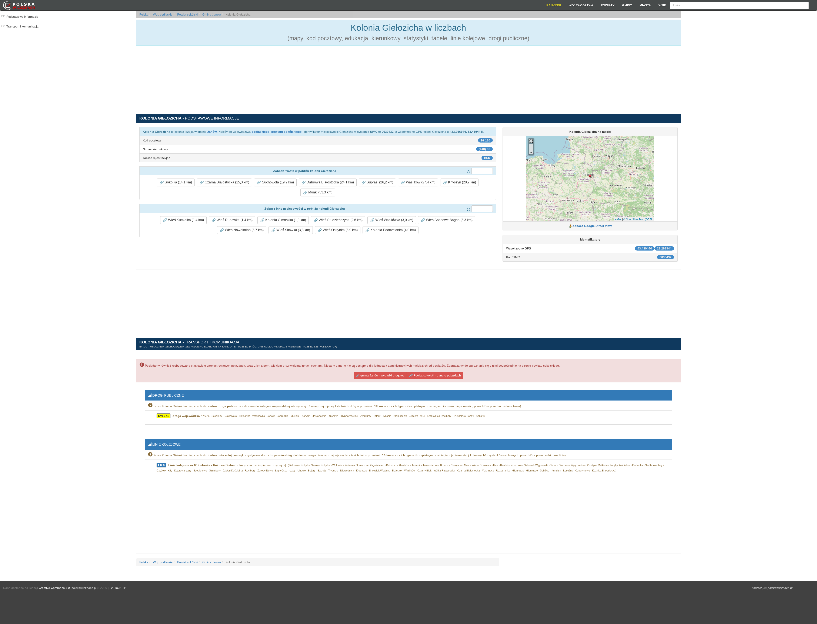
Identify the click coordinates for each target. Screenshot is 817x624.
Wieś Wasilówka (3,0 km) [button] (393, 220)
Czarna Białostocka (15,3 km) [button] (226, 182)
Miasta (645, 5)
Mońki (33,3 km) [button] (319, 192)
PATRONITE (118, 587)
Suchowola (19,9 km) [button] (277, 182)
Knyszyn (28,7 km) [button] (461, 182)
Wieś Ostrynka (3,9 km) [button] (340, 230)
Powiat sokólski (187, 14)
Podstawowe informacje (22, 16)
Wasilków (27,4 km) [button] (420, 182)
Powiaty (607, 5)
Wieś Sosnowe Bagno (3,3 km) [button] (449, 220)
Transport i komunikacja (22, 26)
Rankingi (553, 5)
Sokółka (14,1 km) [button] (178, 182)
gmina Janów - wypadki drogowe (382, 375)
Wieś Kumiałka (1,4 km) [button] (185, 220)
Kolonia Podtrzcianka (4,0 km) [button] (393, 230)
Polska (143, 14)
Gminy (627, 5)
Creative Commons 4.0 (54, 587)
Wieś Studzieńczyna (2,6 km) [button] (340, 220)
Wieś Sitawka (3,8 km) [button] (293, 230)
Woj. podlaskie (162, 14)
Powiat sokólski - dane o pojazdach (437, 375)
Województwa (581, 5)
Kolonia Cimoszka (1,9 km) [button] (285, 220)
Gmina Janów (211, 14)
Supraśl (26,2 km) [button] (379, 182)
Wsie (662, 5)
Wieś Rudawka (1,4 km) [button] (234, 220)
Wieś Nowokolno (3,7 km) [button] (244, 230)
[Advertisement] (749, 87)
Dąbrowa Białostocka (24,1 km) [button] (330, 182)
